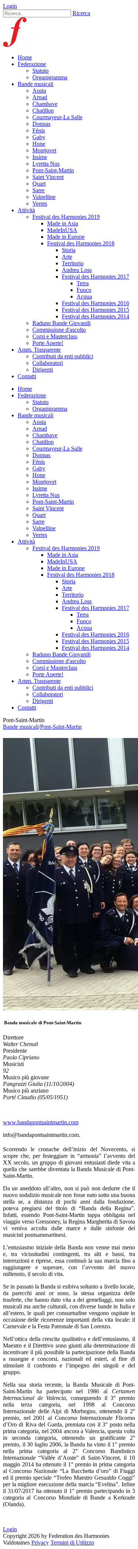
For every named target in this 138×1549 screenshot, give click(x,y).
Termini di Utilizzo (72, 1542)
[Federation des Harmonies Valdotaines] (22, 45)
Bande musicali (21, 727)
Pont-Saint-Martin (61, 727)
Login (10, 6)
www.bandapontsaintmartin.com (40, 1122)
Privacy (40, 1542)
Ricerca (81, 13)
